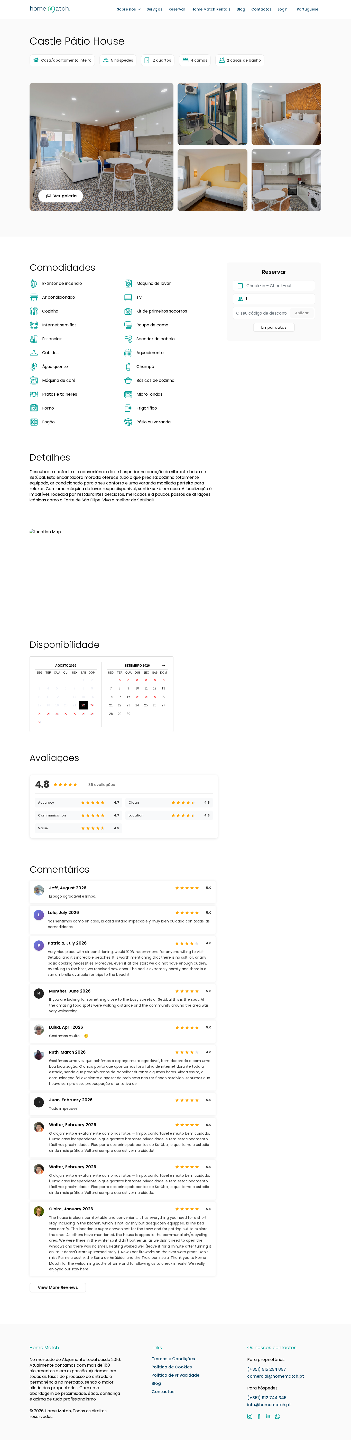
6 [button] (66, 688)
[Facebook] (259, 1416)
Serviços (154, 9)
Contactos (261, 9)
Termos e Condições (173, 1359)
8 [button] (83, 688)
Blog (241, 9)
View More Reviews (58, 1287)
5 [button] (57, 688)
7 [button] (75, 688)
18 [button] (48, 705)
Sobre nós (126, 9)
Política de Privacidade (175, 1375)
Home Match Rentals (210, 9)
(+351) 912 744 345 (267, 1398)
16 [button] (92, 697)
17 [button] (39, 705)
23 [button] (92, 705)
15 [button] (83, 697)
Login (283, 9)
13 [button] (66, 697)
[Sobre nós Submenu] (138, 9)
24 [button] (39, 714)
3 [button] (39, 688)
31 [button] (39, 722)
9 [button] (92, 688)
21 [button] (74, 705)
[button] (307, 9)
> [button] (163, 666)
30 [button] (92, 714)
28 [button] (74, 714)
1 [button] (83, 680)
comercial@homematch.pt (275, 1376)
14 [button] (74, 697)
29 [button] (83, 714)
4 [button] (48, 688)
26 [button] (57, 714)
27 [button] (66, 714)
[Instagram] (249, 1416)
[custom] (277, 1416)
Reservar (177, 9)
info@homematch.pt (269, 1405)
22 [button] (83, 705)
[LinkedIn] (268, 1416)
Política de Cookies (172, 1367)
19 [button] (57, 705)
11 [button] (48, 697)
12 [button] (57, 697)
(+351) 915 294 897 (266, 1369)
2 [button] (92, 680)
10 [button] (39, 697)
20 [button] (66, 705)
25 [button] (48, 714)
